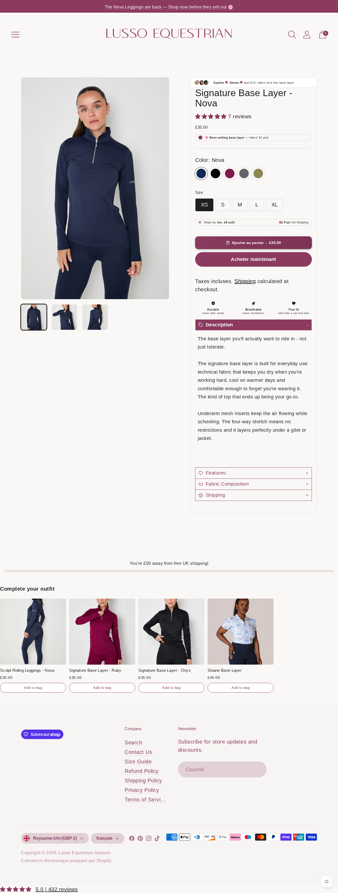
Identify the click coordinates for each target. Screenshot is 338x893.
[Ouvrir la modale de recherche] (292, 34)
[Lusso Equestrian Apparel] (169, 34)
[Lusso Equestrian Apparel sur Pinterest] (140, 839)
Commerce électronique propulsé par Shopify (66, 860)
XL (274, 205)
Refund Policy (142, 771)
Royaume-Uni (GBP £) (55, 838)
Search (133, 742)
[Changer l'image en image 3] (95, 317)
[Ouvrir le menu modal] (15, 34)
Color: (209, 160)
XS (204, 205)
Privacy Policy (142, 790)
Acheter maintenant (253, 259)
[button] (253, 325)
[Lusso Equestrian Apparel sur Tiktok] (157, 839)
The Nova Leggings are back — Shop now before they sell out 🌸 (169, 7)
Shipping (245, 281)
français (104, 838)
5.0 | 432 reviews (57, 889)
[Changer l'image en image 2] (64, 317)
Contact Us (138, 752)
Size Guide (138, 761)
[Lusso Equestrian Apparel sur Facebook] (132, 839)
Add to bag (33, 688)
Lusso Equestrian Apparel (84, 852)
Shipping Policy (143, 780)
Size (199, 192)
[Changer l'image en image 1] (33, 317)
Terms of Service (145, 799)
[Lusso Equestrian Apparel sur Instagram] (148, 839)
